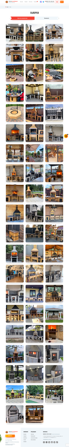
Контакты (30, 1)
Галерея (25, 1)
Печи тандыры (33, 439)
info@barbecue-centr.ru (47, 439)
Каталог (21, 1)
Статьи (25, 439)
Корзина (35, 1)
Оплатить (10, 435)
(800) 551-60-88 (49, 1)
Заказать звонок (57, 2)
